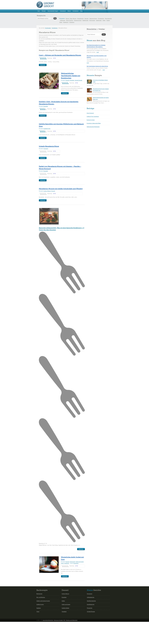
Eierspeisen (89, 593)
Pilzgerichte (89, 608)
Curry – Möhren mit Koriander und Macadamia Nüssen (60, 55)
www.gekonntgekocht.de (48, 620)
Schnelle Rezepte (78, 80)
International (63, 11)
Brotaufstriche (80, 18)
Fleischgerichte (108, 18)
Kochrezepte (48, 28)
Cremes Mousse (65, 593)
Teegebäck (45, 148)
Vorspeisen (71, 22)
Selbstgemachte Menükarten (93, 126)
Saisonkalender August (53, 11)
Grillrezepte (62, 20)
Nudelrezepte (85, 20)
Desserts (87, 18)
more (98, 52)
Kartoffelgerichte (46, 128)
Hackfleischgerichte (91, 600)
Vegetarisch (65, 22)
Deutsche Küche (93, 18)
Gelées (63, 600)
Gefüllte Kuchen (40, 604)
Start (39, 11)
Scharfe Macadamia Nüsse (49, 146)
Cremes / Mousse (47, 191)
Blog (81, 11)
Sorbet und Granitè (80, 561)
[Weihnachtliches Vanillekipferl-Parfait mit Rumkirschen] (49, 80)
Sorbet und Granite (66, 604)
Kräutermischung (77, 20)
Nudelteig (38, 608)
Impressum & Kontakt (58, 620)
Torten (37, 611)
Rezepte (44, 11)
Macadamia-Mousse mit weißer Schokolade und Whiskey (61, 189)
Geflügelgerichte (90, 597)
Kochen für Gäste (91, 120)
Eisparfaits (72, 80)
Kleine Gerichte (69, 20)
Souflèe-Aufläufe (65, 608)
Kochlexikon (75, 11)
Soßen (104, 20)
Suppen (108, 20)
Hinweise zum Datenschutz (71, 620)
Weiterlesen (42, 64)
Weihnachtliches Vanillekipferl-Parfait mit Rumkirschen (70, 75)
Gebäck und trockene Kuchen (43, 600)
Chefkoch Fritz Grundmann (93, 116)
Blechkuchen (39, 593)
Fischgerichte (101, 18)
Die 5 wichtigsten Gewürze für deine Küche (97, 66)
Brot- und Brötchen (40, 597)
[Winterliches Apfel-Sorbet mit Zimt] (49, 564)
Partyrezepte (92, 20)
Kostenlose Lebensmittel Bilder (94, 123)
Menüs (69, 11)
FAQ (64, 620)
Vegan (60, 22)
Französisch (75, 563)
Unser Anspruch (90, 113)
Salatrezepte (99, 20)
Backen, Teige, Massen (71, 18)
